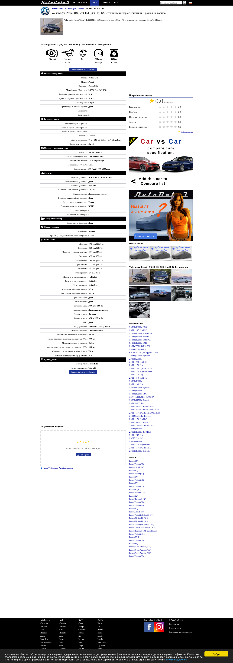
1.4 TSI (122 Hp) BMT (138, 343)
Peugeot (81, 645)
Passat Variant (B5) (136, 486)
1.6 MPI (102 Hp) (136, 438)
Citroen (81, 623)
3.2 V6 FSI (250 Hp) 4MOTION (141, 397)
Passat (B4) (133, 543)
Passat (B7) (133, 470)
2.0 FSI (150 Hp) (135, 429)
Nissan (43, 645)
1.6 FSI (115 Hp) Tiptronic (139, 400)
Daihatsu (62, 626)
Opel (61, 645)
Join (94, 3)
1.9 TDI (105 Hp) (136, 435)
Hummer (43, 633)
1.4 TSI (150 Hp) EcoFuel (139, 337)
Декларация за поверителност (181, 632)
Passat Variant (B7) (136, 474)
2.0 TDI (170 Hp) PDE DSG (140, 445)
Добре (216, 654)
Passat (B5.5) (134, 537)
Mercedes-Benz (46, 642)
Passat (81, 8)
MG (61, 642)
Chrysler (62, 623)
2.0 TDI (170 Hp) (136, 365)
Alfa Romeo (45, 620)
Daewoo (43, 626)
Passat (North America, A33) (140, 550)
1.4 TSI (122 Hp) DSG (138, 394)
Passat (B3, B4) (135, 489)
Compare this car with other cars (83, 69)
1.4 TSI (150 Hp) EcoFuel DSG (141, 333)
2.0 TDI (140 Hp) (136, 384)
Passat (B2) (133, 496)
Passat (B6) (133, 477)
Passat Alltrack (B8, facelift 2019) (142, 528)
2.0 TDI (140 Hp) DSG (138, 378)
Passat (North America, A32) (140, 553)
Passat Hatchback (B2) (137, 499)
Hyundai (62, 633)
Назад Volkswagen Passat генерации (57, 468)
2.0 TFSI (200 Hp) (136, 403)
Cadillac (100, 620)
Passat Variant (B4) (136, 540)
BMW (80, 620)
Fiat (98, 626)
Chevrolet (44, 623)
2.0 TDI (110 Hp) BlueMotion (140, 371)
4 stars (172, 107)
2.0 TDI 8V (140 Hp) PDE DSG (141, 406)
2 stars (164, 107)
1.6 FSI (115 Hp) (135, 441)
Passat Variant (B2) (136, 502)
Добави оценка (83, 455)
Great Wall (82, 630)
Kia (79, 636)
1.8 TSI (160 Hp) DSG (138, 327)
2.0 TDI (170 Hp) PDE (138, 419)
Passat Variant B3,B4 (137, 493)
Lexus (61, 639)
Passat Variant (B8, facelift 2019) (141, 524)
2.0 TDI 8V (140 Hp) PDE (139, 422)
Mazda (100, 639)
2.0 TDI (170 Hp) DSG (138, 362)
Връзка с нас (174, 624)
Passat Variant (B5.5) (137, 534)
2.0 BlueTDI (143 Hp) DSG (140, 346)
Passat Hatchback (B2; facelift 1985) (143, 531)
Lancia (99, 636)
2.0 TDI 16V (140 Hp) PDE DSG (142, 425)
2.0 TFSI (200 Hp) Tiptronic (140, 416)
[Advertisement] (83, 399)
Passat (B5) (133, 483)
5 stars (176, 107)
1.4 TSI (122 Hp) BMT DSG (140, 340)
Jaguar (42, 636)
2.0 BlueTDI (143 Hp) (137, 349)
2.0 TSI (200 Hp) (135, 359)
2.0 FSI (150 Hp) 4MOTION (140, 432)
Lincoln (81, 639)
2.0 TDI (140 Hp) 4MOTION (140, 368)
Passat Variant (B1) (136, 505)
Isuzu (99, 633)
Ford (42, 630)
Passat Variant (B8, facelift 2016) (141, 515)
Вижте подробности (177, 659)
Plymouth (101, 645)
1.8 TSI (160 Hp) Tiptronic (139, 387)
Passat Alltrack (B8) (136, 512)
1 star (160, 107)
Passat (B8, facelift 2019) (138, 521)
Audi (61, 620)
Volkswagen (70, 8)
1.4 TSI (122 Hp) (135, 391)
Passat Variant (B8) (136, 464)
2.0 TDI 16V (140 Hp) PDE (140, 448)
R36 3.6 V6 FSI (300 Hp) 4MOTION (143, 352)
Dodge (81, 626)
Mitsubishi (101, 642)
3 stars (168, 107)
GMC (61, 630)
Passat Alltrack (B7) (136, 467)
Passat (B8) (133, 461)
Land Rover (44, 639)
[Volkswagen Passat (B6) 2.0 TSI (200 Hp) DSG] (139, 284)
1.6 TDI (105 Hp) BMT (138, 330)
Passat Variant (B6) (136, 480)
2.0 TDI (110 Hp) (136, 375)
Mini (80, 642)
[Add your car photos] (139, 261)
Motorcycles (110, 3)
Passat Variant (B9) (136, 556)
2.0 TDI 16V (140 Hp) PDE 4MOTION (144, 413)
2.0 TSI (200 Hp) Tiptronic (139, 356)
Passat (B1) (133, 509)
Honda (100, 630)
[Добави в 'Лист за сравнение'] (161, 188)
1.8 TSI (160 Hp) (135, 381)
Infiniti (81, 633)
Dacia (99, 623)
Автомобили (80, 3)
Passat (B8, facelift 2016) (138, 518)
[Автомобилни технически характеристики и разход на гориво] (55, 3)
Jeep (61, 636)
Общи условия (175, 628)
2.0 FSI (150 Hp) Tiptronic (139, 451)
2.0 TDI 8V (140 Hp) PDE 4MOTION (144, 410)
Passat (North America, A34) (140, 547)
